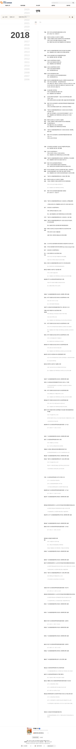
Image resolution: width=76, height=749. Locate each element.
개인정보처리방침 (35, 737)
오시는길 (41, 737)
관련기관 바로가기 (50, 746)
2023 (27, 16)
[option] (38, 731)
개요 (40, 22)
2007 (27, 76)
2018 (20, 35)
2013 (27, 55)
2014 (27, 52)
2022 (27, 20)
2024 (27, 13)
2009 (27, 69)
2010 (27, 65)
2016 (27, 45)
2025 (27, 9)
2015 (27, 48)
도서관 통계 (25, 745)
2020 (27, 27)
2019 (27, 30)
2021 (27, 23)
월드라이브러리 (39, 745)
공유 (69, 17)
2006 (27, 79)
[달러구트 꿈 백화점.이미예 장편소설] (38, 731)
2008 (27, 72)
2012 (27, 59)
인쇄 (72, 17)
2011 (27, 62)
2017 (27, 41)
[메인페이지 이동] (6, 2)
